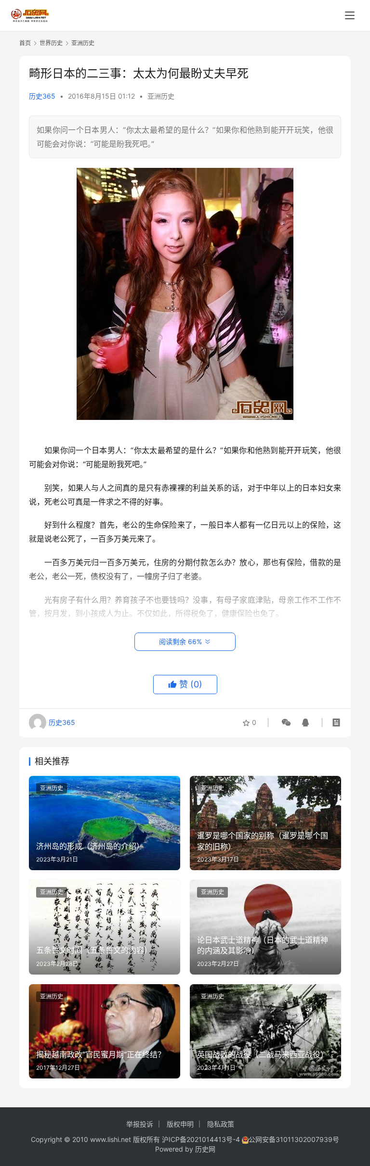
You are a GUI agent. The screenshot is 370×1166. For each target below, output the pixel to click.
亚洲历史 (160, 96)
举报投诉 (139, 1124)
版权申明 (180, 1124)
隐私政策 (220, 1124)
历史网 (205, 1149)
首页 (25, 43)
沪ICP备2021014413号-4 (202, 1139)
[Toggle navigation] (350, 15)
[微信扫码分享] (286, 722)
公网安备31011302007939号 (294, 1139)
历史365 (42, 96)
